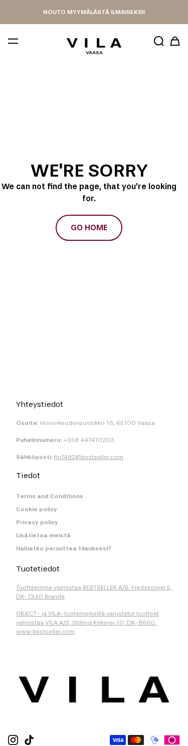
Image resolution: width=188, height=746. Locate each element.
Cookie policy (36, 509)
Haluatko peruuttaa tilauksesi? (63, 548)
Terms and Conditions (49, 496)
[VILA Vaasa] (94, 43)
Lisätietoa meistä (43, 535)
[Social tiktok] (29, 740)
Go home (89, 227)
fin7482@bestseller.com (88, 457)
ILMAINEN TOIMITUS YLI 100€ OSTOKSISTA (94, 12)
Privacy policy (37, 522)
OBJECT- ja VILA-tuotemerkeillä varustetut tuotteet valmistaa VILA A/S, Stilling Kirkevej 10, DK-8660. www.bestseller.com (87, 622)
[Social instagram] (13, 740)
